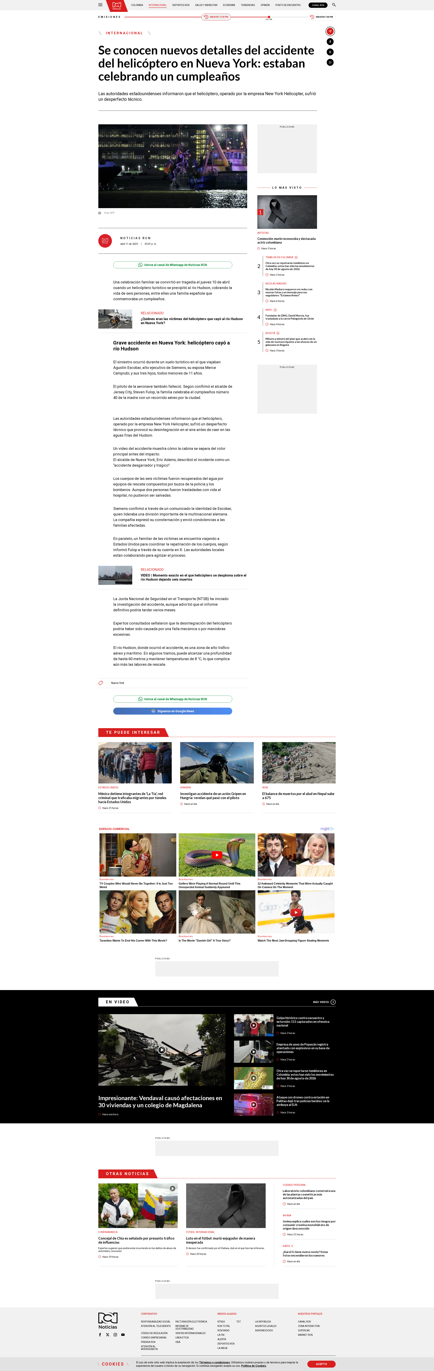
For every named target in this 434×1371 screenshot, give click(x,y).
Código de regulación (154, 1333)
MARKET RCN (305, 1335)
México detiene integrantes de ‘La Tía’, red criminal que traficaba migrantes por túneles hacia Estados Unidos (132, 798)
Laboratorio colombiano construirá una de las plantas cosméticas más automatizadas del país (309, 1194)
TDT (238, 1321)
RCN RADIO (224, 1330)
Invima (287, 1215)
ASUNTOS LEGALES (266, 1326)
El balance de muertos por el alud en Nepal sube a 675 (298, 796)
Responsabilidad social (156, 1321)
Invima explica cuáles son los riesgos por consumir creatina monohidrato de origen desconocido (309, 1225)
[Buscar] (334, 5)
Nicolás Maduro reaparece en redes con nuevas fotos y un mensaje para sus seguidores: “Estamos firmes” (288, 292)
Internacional (158, 5)
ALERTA (222, 1339)
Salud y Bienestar (206, 5)
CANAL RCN (318, 5)
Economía (229, 5)
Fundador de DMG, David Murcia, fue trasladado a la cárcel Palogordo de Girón (289, 317)
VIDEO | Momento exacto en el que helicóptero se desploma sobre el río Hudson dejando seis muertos (193, 577)
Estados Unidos (108, 787)
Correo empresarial (154, 1337)
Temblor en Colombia (279, 257)
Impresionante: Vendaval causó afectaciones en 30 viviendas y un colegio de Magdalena (160, 1101)
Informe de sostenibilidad (184, 1327)
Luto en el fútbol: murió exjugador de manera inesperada (220, 1240)
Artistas (263, 232)
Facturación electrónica (191, 1321)
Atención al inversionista (149, 1347)
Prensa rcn (148, 1342)
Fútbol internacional (200, 1232)
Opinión (265, 5)
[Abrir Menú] (100, 5)
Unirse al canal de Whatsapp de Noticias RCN (175, 265)
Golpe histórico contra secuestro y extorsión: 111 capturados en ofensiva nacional (303, 1021)
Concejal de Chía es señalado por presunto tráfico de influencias (136, 1240)
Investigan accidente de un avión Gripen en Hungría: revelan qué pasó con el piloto (213, 796)
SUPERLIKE (304, 1330)
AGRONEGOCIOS (264, 1330)
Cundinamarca (107, 1232)
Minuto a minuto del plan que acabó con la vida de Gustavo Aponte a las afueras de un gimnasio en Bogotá (291, 341)
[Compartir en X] (330, 52)
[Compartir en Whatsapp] (330, 62)
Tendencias (248, 5)
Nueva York (117, 683)
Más (321, 1002)
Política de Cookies (253, 1365)
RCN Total (224, 1326)
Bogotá (270, 333)
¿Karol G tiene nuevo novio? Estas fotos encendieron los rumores (305, 1253)
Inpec (268, 309)
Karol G (288, 1246)
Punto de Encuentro (288, 5)
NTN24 (221, 1321)
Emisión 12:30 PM (219, 17)
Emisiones (109, 16)
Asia (265, 787)
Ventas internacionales (190, 1333)
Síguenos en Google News (175, 711)
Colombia (137, 5)
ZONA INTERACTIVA (309, 1326)
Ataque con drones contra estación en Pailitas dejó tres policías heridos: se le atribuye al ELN (303, 1101)
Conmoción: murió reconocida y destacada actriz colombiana (286, 240)
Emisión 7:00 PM (324, 17)
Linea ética (182, 1337)
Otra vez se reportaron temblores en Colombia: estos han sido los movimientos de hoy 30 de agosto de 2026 (289, 266)
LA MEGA (223, 1348)
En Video (118, 1002)
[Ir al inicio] (116, 6)
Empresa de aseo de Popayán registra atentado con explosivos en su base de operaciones (303, 1048)
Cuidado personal (294, 1184)
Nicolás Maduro (276, 283)
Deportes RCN (180, 5)
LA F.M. (221, 1335)
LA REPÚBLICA (263, 1321)
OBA (177, 1342)
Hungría (185, 787)
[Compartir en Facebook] (330, 41)
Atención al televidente (156, 1326)
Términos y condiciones (214, 1362)
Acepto (321, 1364)
